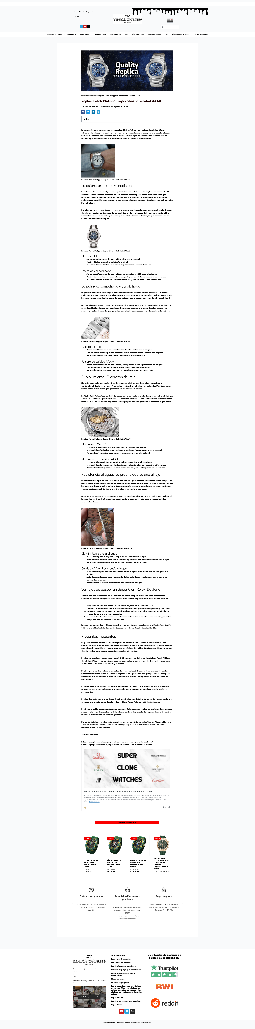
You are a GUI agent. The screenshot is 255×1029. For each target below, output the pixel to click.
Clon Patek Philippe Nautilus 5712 (108, 210)
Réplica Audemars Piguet (158, 34)
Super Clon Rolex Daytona (112, 598)
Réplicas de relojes (200, 34)
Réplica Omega (138, 34)
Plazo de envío (118, 979)
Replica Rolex (117, 998)
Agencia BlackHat (146, 1022)
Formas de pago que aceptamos (126, 970)
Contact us (77, 16)
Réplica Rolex (100, 34)
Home (83, 96)
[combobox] (170, 27)
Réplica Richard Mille (180, 34)
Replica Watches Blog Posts (83, 12)
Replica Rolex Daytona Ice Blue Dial (142, 628)
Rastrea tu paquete (120, 983)
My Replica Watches (151, 702)
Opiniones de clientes (121, 963)
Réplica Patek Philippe (119, 34)
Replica (156, 625)
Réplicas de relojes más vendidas (60, 34)
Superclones (84, 34)
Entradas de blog (91, 96)
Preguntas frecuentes (121, 959)
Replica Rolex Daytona (101, 305)
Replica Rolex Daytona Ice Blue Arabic (109, 628)
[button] (83, 112)
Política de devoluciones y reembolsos (123, 974)
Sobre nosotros (118, 955)
